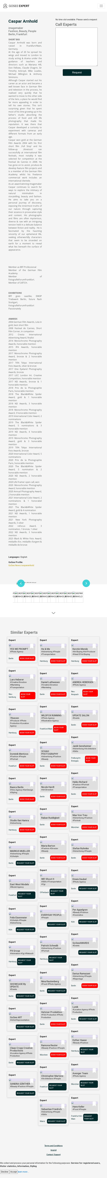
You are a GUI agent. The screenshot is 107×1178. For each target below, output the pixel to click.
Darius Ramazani (81, 973)
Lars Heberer (17, 679)
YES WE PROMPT (19, 649)
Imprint (54, 1150)
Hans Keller (78, 1106)
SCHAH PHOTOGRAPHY (49, 752)
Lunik (75, 1007)
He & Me (45, 649)
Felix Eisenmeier (18, 917)
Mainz (42, 1121)
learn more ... (23, 1172)
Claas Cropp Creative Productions (21, 1049)
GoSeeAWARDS (81, 943)
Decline (4, 1172)
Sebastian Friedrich (51, 1109)
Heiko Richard (80, 782)
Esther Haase (80, 1040)
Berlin (11, 658)
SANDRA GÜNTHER (20, 1083)
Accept (13, 1172)
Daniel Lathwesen (50, 682)
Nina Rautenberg (50, 981)
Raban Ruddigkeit (50, 817)
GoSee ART (16, 1017)
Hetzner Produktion (51, 1012)
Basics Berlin (16, 787)
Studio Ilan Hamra (19, 820)
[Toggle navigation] (101, 6)
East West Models (19, 884)
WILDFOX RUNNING (51, 715)
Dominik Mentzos (19, 753)
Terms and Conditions (53, 1146)
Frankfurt (12, 766)
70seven (14, 718)
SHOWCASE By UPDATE (18, 985)
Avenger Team (80, 1073)
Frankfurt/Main (46, 729)
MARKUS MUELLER (20, 851)
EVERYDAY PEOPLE (51, 915)
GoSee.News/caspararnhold (21, 565)
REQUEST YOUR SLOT (25, 863)
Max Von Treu (80, 815)
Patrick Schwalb (49, 945)
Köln (73, 922)
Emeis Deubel (80, 879)
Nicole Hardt (47, 787)
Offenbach (44, 892)
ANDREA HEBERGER (83, 682)
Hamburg (44, 661)
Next (86, 583)
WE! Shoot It (47, 879)
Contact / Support (53, 1155)
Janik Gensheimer (82, 746)
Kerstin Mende (80, 649)
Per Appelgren (80, 909)
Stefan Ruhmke (81, 848)
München (75, 827)
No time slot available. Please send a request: (76, 19)
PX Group (15, 950)
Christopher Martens (52, 1076)
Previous (20, 583)
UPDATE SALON (81, 715)
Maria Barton (48, 845)
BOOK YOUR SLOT (27, 658)
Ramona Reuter (49, 1045)
